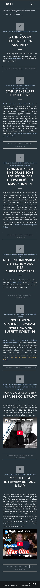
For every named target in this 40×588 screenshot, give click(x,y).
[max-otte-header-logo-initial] (16, 4)
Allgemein (14, 85)
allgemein (7, 314)
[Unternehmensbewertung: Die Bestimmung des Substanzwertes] (20, 249)
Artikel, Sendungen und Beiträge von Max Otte (20, 474)
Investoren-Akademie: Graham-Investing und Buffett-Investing (20, 325)
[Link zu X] (29, 583)
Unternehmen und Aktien (21, 165)
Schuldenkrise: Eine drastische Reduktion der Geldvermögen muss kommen (20, 176)
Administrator (31, 69)
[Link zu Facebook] (35, 583)
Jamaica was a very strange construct (20, 394)
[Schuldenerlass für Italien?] (20, 80)
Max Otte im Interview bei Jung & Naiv (20, 481)
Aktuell (5, 32)
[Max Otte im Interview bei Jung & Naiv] (20, 469)
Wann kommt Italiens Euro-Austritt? (20, 41)
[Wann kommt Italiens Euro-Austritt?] (20, 27)
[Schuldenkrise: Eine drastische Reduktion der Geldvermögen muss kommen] (20, 158)
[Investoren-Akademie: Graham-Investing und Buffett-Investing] (20, 309)
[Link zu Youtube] (32, 583)
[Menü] (34, 4)
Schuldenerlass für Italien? (20, 93)
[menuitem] (30, 4)
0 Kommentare (17, 69)
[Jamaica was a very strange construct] (20, 379)
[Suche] (30, 4)
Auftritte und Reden (14, 387)
